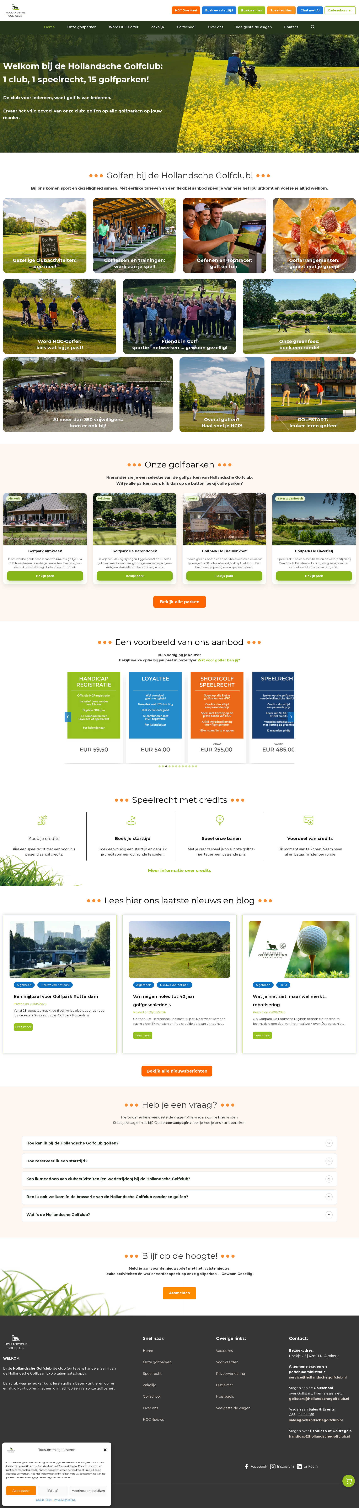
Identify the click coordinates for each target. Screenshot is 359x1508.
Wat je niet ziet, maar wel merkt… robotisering (290, 1000)
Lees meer (22, 1028)
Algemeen (24, 984)
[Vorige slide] (68, 717)
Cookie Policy (44, 1499)
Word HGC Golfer (124, 27)
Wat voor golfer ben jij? (219, 660)
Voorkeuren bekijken (88, 1491)
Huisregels (225, 1396)
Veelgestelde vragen (254, 27)
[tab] (160, 766)
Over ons (215, 27)
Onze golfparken (81, 27)
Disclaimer (224, 1385)
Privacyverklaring (64, 1499)
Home (49, 27)
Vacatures (224, 1351)
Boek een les (251, 10)
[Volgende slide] (291, 717)
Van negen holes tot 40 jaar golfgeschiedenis (164, 1000)
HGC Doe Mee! (186, 10)
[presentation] (60, 949)
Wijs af (53, 1491)
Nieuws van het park (55, 984)
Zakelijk (157, 27)
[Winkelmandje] (348, 1481)
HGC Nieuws (153, 1420)
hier (221, 1117)
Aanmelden (179, 1293)
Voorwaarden (227, 1362)
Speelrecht (152, 1374)
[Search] (313, 27)
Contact (291, 27)
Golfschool (186, 27)
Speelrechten (281, 10)
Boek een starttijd (219, 10)
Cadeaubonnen (340, 10)
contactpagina (179, 1123)
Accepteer (21, 1491)
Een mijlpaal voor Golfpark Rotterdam (56, 996)
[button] (105, 1450)
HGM (283, 984)
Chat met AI (310, 10)
